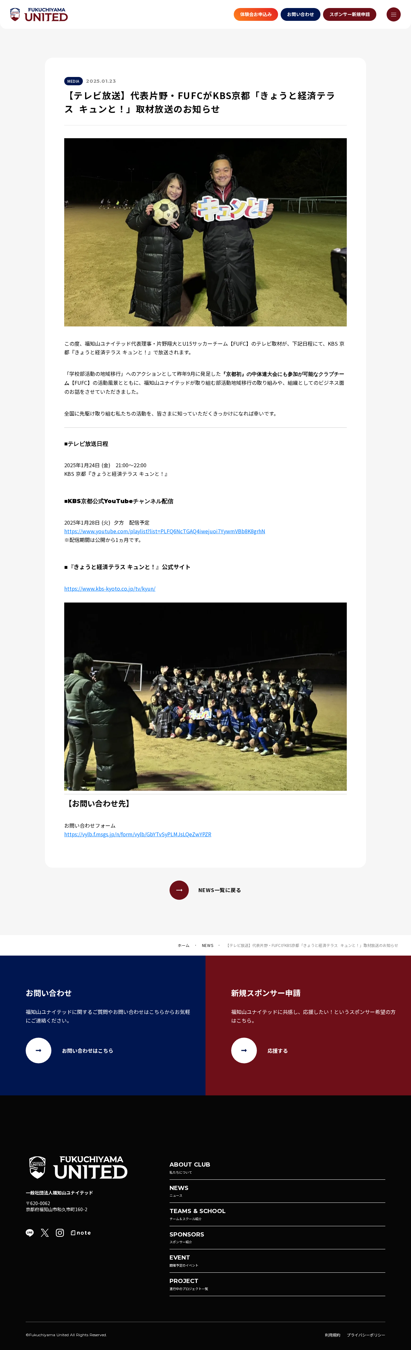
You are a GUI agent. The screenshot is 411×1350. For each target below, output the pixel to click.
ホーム (184, 945)
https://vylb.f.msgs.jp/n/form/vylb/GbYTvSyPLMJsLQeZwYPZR (137, 834)
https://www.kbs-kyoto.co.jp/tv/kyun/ (109, 588)
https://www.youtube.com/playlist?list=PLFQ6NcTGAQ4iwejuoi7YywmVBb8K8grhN (164, 531)
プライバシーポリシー (366, 1334)
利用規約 (332, 1334)
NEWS (207, 945)
